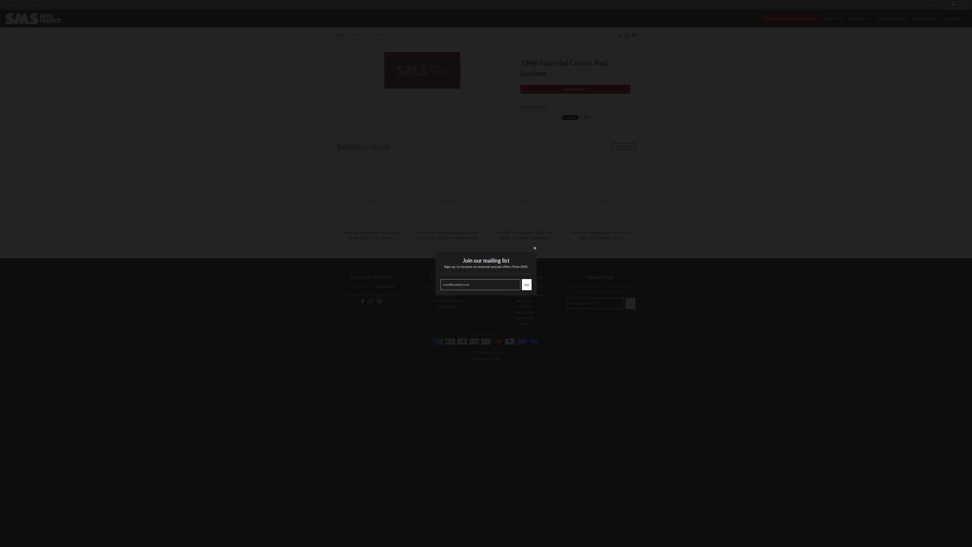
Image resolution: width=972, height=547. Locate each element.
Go (526, 284)
